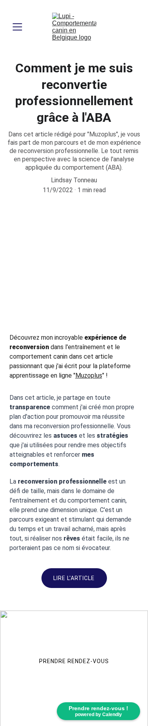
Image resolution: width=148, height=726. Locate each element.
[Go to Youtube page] (99, 700)
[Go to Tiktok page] (74, 700)
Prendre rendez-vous (74, 661)
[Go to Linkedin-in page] (124, 700)
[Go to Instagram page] (49, 700)
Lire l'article (74, 578)
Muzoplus (88, 375)
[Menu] (17, 26)
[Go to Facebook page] (24, 700)
